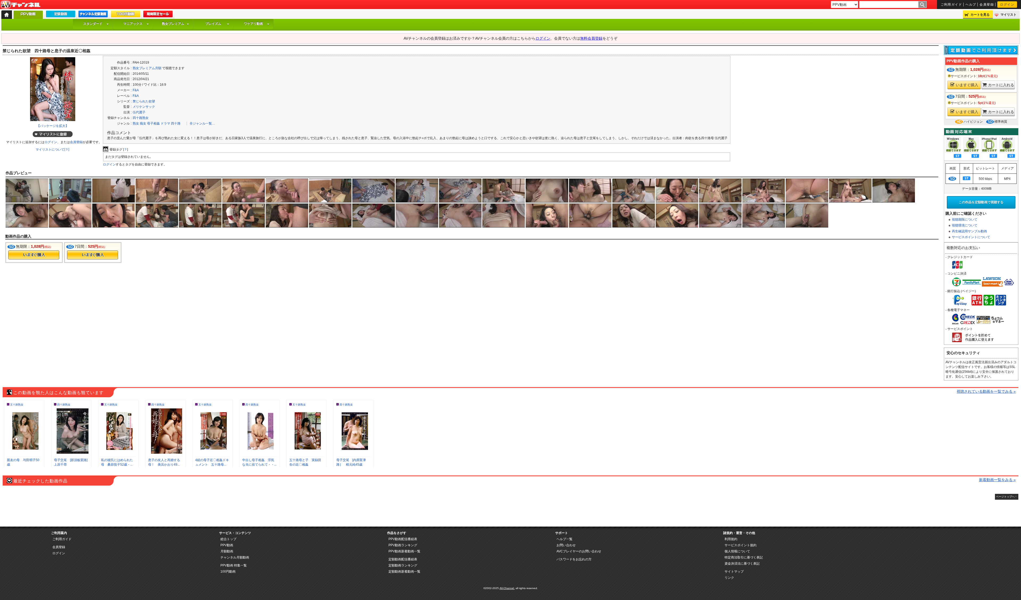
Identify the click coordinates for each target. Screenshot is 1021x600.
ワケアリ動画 (253, 24)
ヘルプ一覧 (564, 539)
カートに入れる (1001, 85)
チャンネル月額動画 (234, 557)
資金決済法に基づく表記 (742, 563)
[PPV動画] (28, 16)
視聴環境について (964, 225)
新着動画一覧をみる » (997, 480)
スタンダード (92, 24)
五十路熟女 (16, 404)
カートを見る (980, 14)
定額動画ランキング (402, 565)
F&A (136, 90)
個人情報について (737, 551)
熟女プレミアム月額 (147, 68)
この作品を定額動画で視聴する (981, 202)
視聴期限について (964, 219)
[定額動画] (60, 15)
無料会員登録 (591, 38)
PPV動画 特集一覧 (233, 565)
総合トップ (228, 539)
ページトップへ (1005, 496)
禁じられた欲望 (144, 101)
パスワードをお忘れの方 (574, 559)
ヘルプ (970, 4)
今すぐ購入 (33, 254)
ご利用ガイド (951, 4)
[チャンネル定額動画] (93, 15)
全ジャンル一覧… (202, 123)
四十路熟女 (141, 118)
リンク (729, 578)
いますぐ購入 (967, 85)
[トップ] (6, 14)
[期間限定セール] (158, 15)
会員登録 (987, 4)
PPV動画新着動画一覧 (404, 551)
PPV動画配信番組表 (402, 539)
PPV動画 (226, 545)
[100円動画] (125, 15)
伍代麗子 (139, 112)
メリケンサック (144, 107)
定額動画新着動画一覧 (404, 571)
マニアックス (133, 24)
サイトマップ (734, 571)
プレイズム (213, 24)
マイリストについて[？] (52, 149)
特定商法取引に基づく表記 (744, 557)
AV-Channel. (507, 588)
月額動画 (226, 551)
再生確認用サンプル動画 (969, 231)
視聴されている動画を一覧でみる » (986, 391)
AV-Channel (20, 5)
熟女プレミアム (173, 24)
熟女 (136, 123)
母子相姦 (153, 123)
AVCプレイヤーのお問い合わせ (578, 551)
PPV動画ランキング (402, 545)
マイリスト (1008, 14)
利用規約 (731, 539)
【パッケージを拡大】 (53, 126)
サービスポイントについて (971, 237)
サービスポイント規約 (740, 545)
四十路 (176, 123)
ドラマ (165, 123)
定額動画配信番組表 (402, 559)
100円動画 (228, 571)
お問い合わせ (566, 545)
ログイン (1007, 4)
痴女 (143, 123)
